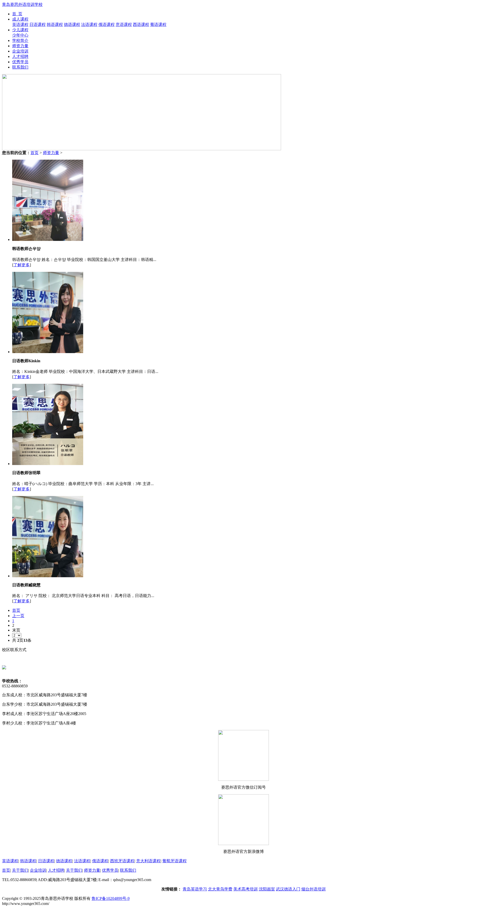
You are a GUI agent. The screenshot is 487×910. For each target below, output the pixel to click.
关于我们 (20, 870)
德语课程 (72, 24)
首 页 (17, 14)
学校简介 (20, 40)
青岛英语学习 (195, 889)
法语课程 (89, 24)
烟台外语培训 (313, 889)
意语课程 (124, 24)
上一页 (18, 616)
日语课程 (37, 24)
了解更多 (21, 265)
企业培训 (20, 51)
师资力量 (20, 46)
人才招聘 (20, 56)
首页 (34, 153)
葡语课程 (158, 24)
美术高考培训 (245, 889)
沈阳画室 (267, 889)
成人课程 (20, 19)
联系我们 (20, 67)
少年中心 (20, 35)
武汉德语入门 (288, 889)
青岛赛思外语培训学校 (22, 4)
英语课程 (20, 24)
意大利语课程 (148, 861)
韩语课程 (55, 24)
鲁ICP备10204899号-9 (111, 898)
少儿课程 (20, 30)
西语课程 (141, 24)
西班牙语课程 (122, 861)
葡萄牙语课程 (174, 861)
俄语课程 (106, 24)
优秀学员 (20, 62)
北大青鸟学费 (220, 889)
